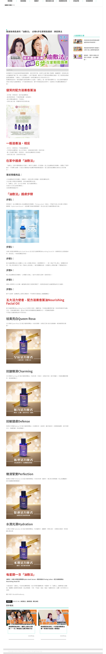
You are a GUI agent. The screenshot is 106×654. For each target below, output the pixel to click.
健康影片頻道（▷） (10, 5)
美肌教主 (23, 601)
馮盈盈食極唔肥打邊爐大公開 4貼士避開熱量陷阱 (91, 49)
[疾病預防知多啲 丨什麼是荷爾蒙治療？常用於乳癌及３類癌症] (53, 617)
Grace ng (16, 601)
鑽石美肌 (35, 601)
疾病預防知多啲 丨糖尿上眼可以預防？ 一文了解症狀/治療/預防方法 (21, 627)
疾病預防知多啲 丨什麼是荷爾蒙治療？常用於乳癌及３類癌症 (53, 627)
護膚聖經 (29, 601)
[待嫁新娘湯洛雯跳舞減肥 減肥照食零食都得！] (78, 41)
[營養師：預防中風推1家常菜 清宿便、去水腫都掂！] (78, 56)
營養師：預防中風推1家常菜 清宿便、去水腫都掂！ (91, 57)
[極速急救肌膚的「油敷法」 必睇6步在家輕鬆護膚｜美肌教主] (37, 50)
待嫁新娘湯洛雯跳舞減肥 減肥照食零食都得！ (91, 41)
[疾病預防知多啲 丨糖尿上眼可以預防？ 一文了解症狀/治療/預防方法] (21, 617)
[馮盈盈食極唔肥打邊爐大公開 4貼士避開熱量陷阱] (78, 49)
